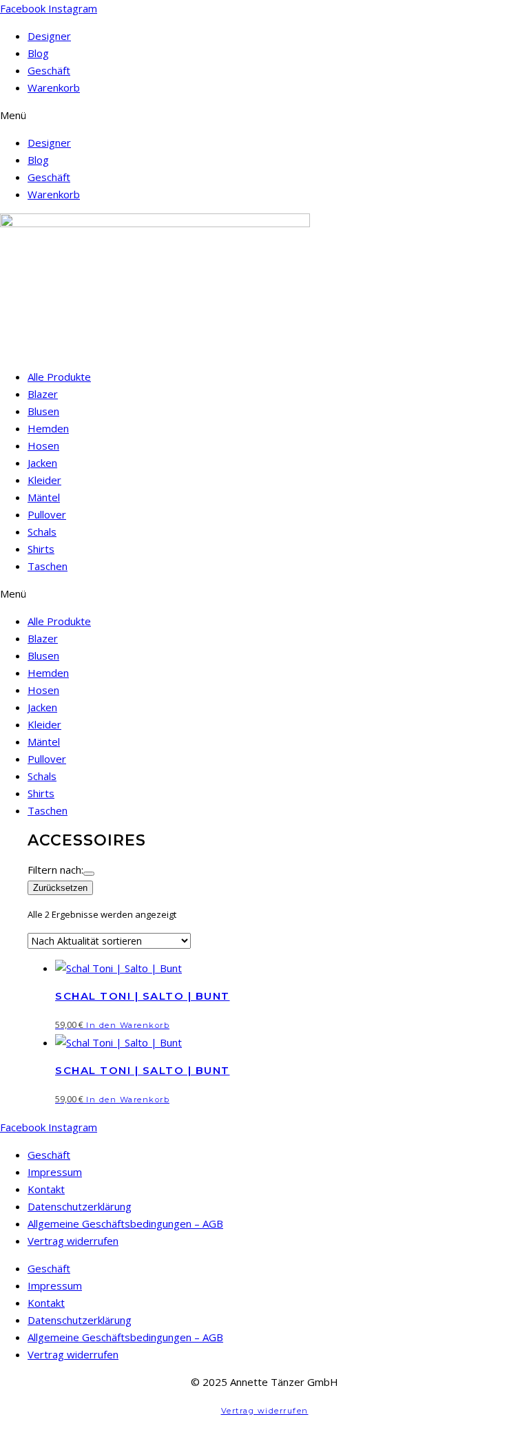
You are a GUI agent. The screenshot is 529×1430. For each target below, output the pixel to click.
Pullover (47, 514)
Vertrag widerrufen (73, 1241)
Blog (38, 53)
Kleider (44, 480)
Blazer (43, 394)
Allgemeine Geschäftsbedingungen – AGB (125, 1223)
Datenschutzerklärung (80, 1206)
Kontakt (46, 1189)
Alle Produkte (59, 376)
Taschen (48, 566)
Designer (49, 36)
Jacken (42, 463)
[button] (264, 115)
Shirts (41, 549)
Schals (42, 531)
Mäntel (44, 497)
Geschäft (49, 70)
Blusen (43, 411)
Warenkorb (54, 87)
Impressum (55, 1172)
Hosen (43, 445)
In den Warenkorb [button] (127, 1025)
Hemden (48, 428)
